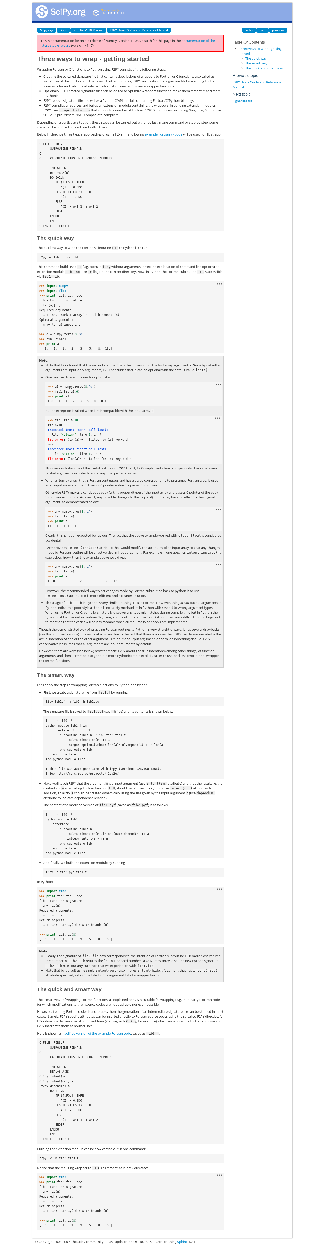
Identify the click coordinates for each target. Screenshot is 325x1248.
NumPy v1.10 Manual (88, 30)
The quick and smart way (264, 68)
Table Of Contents (249, 42)
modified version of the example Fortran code (96, 1033)
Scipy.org (46, 30)
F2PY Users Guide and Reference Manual (139, 30)
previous (278, 30)
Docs (63, 30)
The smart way (256, 63)
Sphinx (182, 1241)
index (249, 30)
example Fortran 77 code (163, 134)
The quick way (256, 58)
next (262, 30)
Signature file (242, 101)
